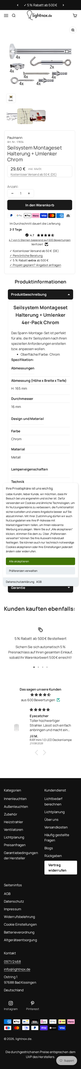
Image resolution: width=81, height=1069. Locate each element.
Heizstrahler (13, 822)
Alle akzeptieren (19, 561)
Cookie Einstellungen (20, 924)
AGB (39, 581)
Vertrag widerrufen (57, 868)
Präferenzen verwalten (23, 570)
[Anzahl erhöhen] (29, 193)
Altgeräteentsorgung (20, 940)
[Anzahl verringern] (12, 193)
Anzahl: (13, 186)
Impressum (12, 909)
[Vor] (63, 5)
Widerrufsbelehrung (19, 916)
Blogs (48, 848)
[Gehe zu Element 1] (12, 116)
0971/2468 (12, 961)
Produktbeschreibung (28, 294)
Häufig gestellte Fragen (56, 837)
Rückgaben (53, 855)
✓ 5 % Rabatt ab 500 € (40, 5)
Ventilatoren (13, 829)
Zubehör (10, 814)
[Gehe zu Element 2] (25, 116)
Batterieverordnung (19, 932)
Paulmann (14, 137)
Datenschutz (14, 901)
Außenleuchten (16, 806)
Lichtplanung (14, 837)
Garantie (18, 587)
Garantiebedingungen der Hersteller (21, 855)
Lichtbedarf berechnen (53, 801)
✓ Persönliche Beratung (26, 256)
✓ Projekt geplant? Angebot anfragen (35, 265)
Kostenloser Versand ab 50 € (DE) (34, 174)
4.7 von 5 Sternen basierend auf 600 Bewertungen (40, 240)
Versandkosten (56, 827)
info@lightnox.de (17, 969)
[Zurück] (17, 5)
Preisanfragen (15, 845)
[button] (37, 752)
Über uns (51, 819)
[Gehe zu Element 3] (38, 116)
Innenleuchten (15, 798)
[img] (40, 694)
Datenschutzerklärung (20, 581)
